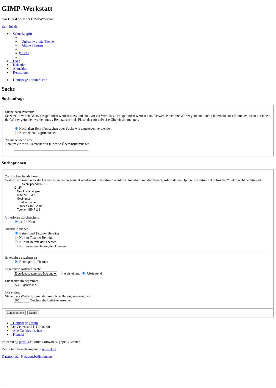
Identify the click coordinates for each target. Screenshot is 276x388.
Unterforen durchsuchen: (22, 217)
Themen (42, 262)
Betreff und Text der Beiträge (38, 233)
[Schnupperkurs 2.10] (42, 184)
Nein (31, 221)
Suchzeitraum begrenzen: (22, 281)
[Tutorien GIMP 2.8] (42, 210)
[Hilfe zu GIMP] (42, 195)
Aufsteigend (71, 273)
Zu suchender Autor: (19, 140)
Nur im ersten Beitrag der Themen (42, 246)
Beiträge (24, 262)
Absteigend (94, 273)
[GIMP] (42, 188)
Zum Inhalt (9, 26)
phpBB (24, 342)
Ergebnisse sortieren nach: (23, 269)
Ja (20, 221)
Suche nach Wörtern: (19, 112)
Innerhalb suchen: (17, 229)
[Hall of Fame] (42, 202)
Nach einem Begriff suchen (37, 133)
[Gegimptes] (42, 199)
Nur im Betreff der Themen (37, 242)
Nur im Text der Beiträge (35, 237)
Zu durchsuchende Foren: (22, 176)
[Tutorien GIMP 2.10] (42, 206)
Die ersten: (12, 292)
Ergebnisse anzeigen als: (21, 257)
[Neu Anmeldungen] (42, 191)
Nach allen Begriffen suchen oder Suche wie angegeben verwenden (64, 128)
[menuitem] (37, 41)
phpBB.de (49, 349)
